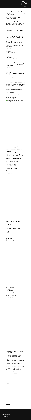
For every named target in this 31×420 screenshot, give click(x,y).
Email (7, 396)
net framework (19, 292)
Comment (7, 386)
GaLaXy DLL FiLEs (11, 4)
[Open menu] (21, 4)
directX (23, 292)
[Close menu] (23, 1)
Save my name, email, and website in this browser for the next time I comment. (15, 402)
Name (7, 393)
